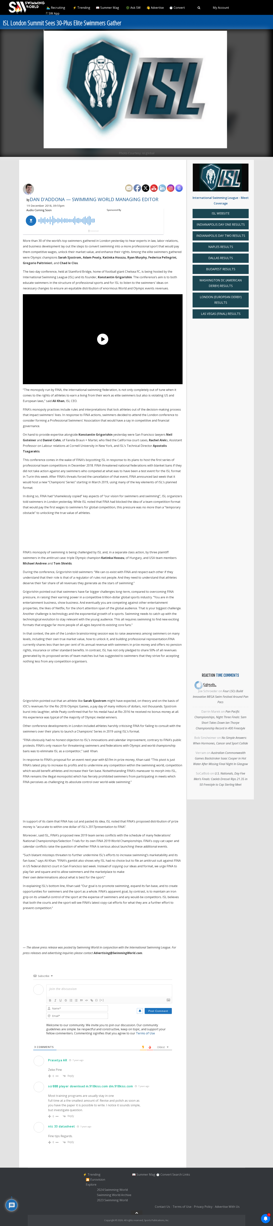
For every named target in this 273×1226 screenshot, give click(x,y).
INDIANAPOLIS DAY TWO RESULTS (220, 236)
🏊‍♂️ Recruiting (55, 8)
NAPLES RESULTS (220, 247)
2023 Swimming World (112, 1200)
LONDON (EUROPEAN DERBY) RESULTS (221, 300)
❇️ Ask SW (133, 8)
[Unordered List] (76, 1000)
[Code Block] (86, 1000)
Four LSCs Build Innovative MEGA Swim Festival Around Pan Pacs (220, 696)
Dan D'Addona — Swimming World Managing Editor (94, 199)
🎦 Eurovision (95, 1179)
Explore (91, 1185)
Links (186, 1174)
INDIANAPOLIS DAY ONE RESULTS (221, 224)
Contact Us (162, 1207)
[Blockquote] (81, 1000)
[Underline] (60, 1000)
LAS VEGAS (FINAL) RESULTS (220, 314)
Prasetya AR (57, 1060)
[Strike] (65, 1000)
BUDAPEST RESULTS (220, 269)
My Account (221, 8)
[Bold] (50, 1000)
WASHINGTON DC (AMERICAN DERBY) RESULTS (220, 283)
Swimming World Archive (114, 1195)
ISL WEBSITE (221, 213)
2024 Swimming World (112, 1190)
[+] (102, 1000)
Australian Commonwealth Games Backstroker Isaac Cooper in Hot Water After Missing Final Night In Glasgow (220, 758)
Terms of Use (145, 1033)
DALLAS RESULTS (220, 258)
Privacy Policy (203, 1207)
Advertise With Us (227, 1207)
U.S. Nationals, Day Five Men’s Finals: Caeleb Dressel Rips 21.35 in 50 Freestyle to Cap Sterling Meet (220, 779)
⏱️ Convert (177, 8)
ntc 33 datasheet (61, 1126)
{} (96, 1000)
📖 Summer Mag (107, 8)
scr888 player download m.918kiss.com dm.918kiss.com (90, 1086)
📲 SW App (51, 13)
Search (177, 1174)
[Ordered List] (71, 1000)
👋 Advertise (155, 8)
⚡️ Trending (81, 8)
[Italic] (55, 1000)
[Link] (91, 1000)
